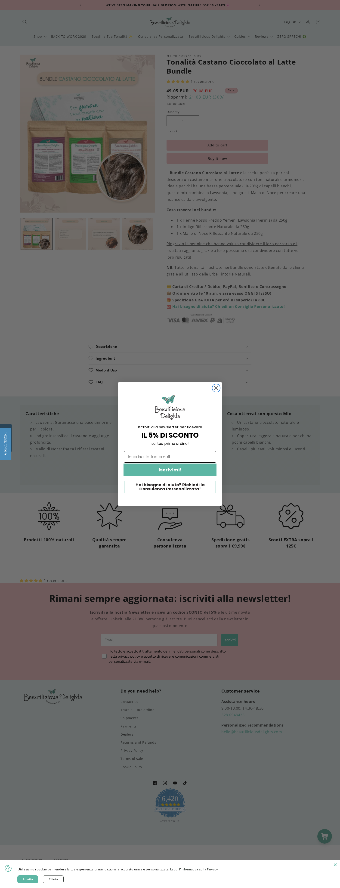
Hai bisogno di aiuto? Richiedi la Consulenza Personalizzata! (170, 487)
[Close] (335, 865)
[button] (5, 444)
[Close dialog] (216, 388)
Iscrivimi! (170, 470)
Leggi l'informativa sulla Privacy (194, 869)
